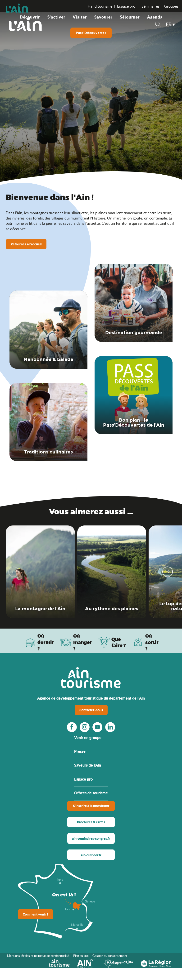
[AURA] (156, 962)
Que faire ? (118, 642)
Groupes (171, 6)
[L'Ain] (25, 24)
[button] (158, 24)
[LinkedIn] (110, 727)
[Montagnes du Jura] (118, 962)
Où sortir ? (152, 642)
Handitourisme (100, 6)
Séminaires (150, 6)
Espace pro (126, 6)
